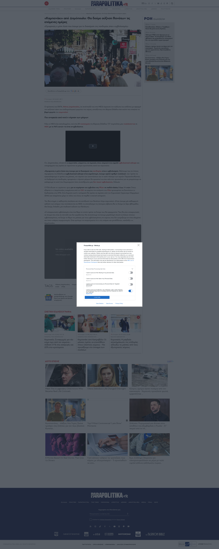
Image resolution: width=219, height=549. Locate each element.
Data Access (109, 303)
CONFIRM (97, 297)
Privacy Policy (119, 303)
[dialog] (109, 274)
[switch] (130, 272)
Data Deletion (100, 303)
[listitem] (109, 269)
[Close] (139, 245)
